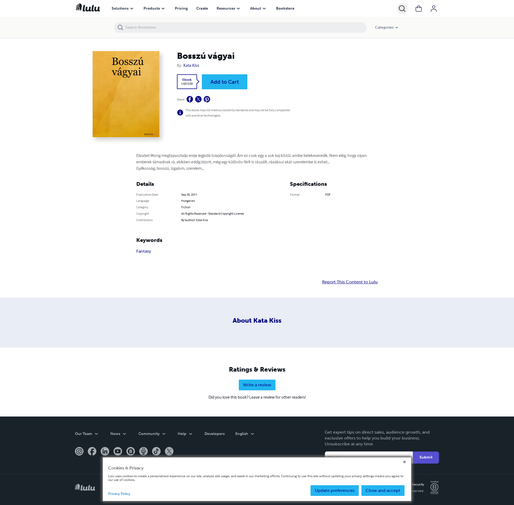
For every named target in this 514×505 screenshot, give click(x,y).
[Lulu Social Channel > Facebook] (92, 452)
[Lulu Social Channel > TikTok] (156, 452)
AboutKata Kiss (257, 320)
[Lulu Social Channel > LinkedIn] (105, 452)
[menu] (131, 8)
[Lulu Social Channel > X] (169, 452)
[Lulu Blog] (130, 452)
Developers (215, 433)
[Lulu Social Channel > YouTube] (118, 452)
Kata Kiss (191, 65)
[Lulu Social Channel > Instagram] (79, 452)
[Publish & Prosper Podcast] (143, 452)
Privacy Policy (119, 494)
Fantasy (143, 251)
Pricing (181, 8)
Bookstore (285, 8)
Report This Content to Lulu (350, 282)
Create (202, 8)
